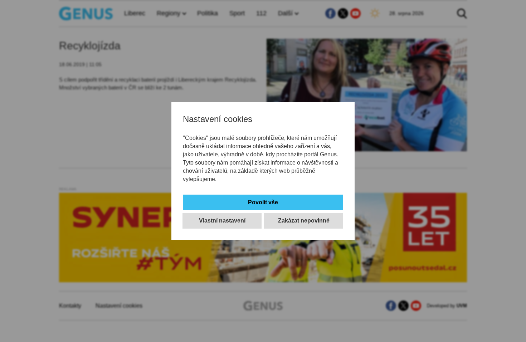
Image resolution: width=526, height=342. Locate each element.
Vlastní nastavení (222, 221)
